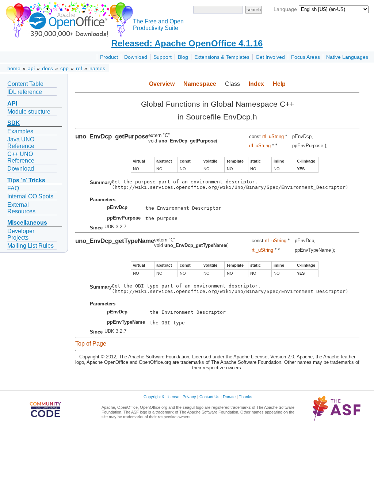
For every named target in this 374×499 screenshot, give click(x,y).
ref (79, 68)
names (97, 68)
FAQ (13, 188)
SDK (13, 123)
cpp (64, 68)
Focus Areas (305, 57)
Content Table (25, 84)
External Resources (21, 208)
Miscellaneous (27, 223)
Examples (20, 131)
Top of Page (90, 343)
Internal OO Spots (30, 196)
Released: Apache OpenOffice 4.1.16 (187, 43)
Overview (162, 84)
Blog (183, 57)
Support (162, 57)
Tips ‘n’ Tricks (26, 180)
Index (256, 84)
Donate (229, 397)
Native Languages (347, 57)
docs (47, 68)
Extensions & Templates (221, 57)
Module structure (28, 111)
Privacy (189, 397)
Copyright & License (161, 397)
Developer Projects (20, 234)
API (12, 103)
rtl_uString (273, 136)
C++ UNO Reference (20, 157)
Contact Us (209, 397)
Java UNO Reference (20, 142)
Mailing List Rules (30, 246)
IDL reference (24, 92)
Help (279, 84)
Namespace (199, 84)
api (31, 68)
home (13, 68)
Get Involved (270, 57)
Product (109, 57)
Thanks (245, 397)
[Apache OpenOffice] (68, 18)
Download (135, 57)
